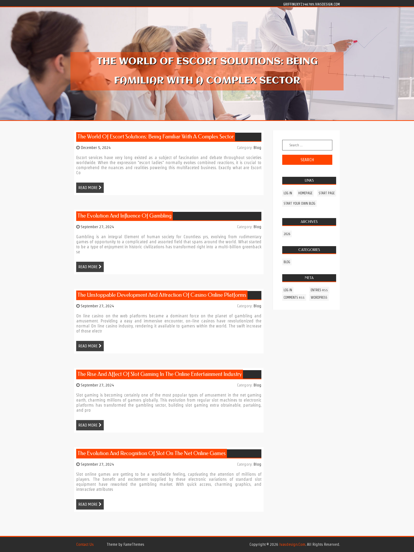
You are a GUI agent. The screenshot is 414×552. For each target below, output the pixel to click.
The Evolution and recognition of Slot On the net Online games (151, 453)
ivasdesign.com (292, 544)
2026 (287, 234)
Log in (288, 193)
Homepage (305, 193)
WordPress (319, 297)
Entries (319, 290)
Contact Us (85, 544)
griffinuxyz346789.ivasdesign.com (311, 4)
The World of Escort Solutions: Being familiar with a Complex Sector (155, 136)
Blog (257, 147)
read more (88, 187)
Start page (327, 193)
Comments (294, 297)
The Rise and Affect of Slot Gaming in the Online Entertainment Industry (159, 374)
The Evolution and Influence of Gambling (124, 216)
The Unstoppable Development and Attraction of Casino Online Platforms (161, 295)
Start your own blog (299, 203)
